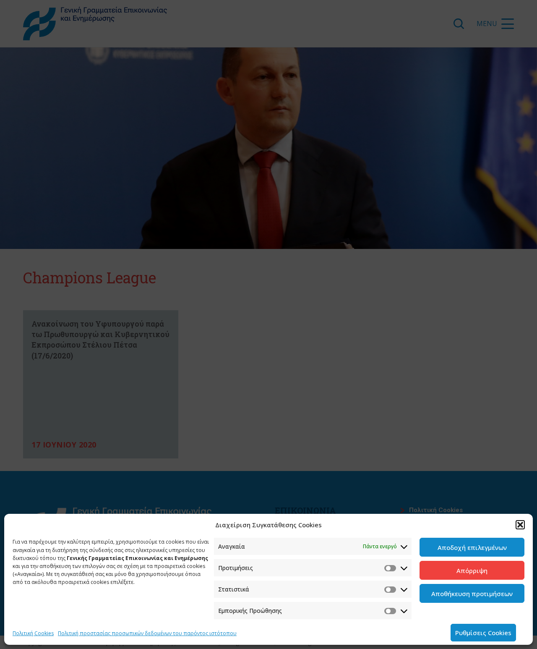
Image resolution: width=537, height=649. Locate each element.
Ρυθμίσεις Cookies (483, 632)
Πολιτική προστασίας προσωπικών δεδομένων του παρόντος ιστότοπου (147, 633)
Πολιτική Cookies (33, 633)
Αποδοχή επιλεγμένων (472, 547)
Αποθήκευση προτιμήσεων (472, 593)
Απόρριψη (471, 570)
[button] (520, 525)
